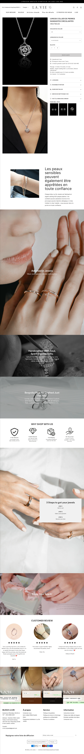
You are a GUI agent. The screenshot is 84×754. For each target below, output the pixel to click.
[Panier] (81, 7)
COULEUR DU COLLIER (56, 29)
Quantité (52, 45)
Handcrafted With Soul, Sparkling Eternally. (42, 352)
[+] (57, 47)
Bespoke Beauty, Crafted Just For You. (42, 394)
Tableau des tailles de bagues (72, 715)
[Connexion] (77, 7)
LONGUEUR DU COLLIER (56, 37)
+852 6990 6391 (10, 715)
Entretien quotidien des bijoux (72, 717)
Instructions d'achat (69, 713)
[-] (51, 47)
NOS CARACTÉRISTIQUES (30, 715)
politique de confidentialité (50, 717)
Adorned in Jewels (42, 270)
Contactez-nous (27, 713)
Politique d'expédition (49, 713)
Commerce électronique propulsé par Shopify (48, 749)
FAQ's (24, 717)
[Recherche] (74, 7)
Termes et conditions (48, 719)
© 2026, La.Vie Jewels (30, 749)
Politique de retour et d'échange (51, 715)
